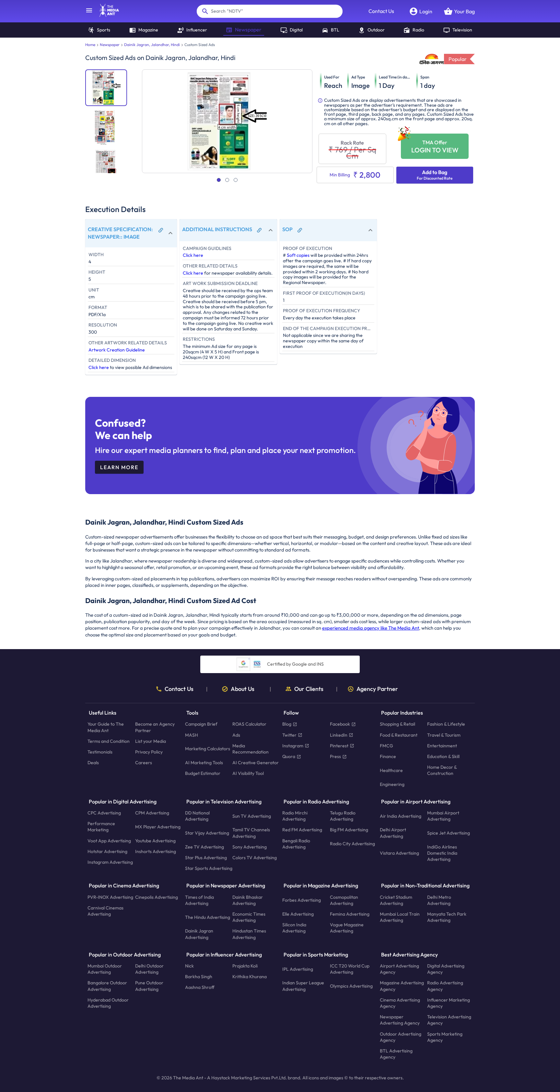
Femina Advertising (349, 914)
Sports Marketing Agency (444, 1037)
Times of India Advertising (199, 900)
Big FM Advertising (349, 830)
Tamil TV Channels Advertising (251, 833)
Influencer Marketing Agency (448, 1003)
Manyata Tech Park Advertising (446, 917)
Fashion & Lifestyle (446, 724)
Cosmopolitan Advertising (344, 900)
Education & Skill (443, 756)
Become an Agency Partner (155, 727)
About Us (242, 689)
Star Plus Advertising (206, 858)
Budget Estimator (202, 774)
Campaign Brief (201, 724)
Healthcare (391, 770)
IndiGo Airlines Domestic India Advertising (442, 853)
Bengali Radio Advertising (296, 844)
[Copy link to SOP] (299, 230)
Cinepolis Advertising (156, 897)
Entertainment (442, 746)
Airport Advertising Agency (399, 969)
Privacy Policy (149, 752)
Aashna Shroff (200, 988)
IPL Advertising (297, 969)
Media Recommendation (250, 749)
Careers (143, 763)
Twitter (289, 735)
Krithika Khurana (249, 977)
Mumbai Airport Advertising (443, 816)
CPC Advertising (104, 813)
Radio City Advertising (352, 844)
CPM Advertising (152, 813)
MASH (191, 735)
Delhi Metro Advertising (439, 900)
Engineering (392, 784)
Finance (388, 756)
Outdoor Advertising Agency (400, 1037)
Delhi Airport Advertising (393, 833)
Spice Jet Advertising (448, 833)
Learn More (119, 467)
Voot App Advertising (109, 841)
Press (335, 756)
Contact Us (381, 11)
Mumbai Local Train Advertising (400, 917)
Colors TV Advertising (254, 858)
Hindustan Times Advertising (249, 934)
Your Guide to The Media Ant (106, 727)
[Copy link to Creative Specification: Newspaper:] (160, 230)
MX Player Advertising (158, 827)
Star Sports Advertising (208, 869)
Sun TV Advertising (251, 816)
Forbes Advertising (301, 900)
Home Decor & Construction (442, 771)
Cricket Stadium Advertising (396, 900)
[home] (106, 15)
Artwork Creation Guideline (116, 350)
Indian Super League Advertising (303, 986)
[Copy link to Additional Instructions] (259, 230)
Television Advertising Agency (449, 1020)
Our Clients (308, 689)
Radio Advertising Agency (445, 986)
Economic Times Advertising (248, 917)
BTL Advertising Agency (396, 1054)
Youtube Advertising (155, 841)
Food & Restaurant (398, 735)
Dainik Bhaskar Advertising (247, 900)
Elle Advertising (298, 914)
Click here (98, 367)
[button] (131, 233)
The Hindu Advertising (207, 917)
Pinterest (339, 746)
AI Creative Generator (255, 763)
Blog (286, 724)
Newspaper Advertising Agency (400, 1020)
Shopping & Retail (397, 724)
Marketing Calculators (207, 749)
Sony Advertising (249, 847)
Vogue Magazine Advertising (347, 928)
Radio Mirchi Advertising (295, 816)
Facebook (340, 724)
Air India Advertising (400, 816)
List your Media (150, 741)
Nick (189, 966)
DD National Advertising (197, 816)
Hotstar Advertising (107, 851)
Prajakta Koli (245, 966)
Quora (288, 756)
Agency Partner (377, 689)
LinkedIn (338, 735)
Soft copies (298, 255)
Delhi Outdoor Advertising (149, 969)
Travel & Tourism (444, 735)
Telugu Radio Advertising (343, 816)
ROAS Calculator (249, 724)
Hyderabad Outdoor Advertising (108, 1003)
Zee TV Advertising (204, 847)
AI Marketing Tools (204, 763)
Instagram (292, 746)
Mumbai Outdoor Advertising (105, 969)
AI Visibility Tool (248, 774)
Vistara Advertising (399, 853)
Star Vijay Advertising (207, 833)
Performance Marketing (101, 827)
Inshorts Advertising (155, 851)
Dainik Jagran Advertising (199, 934)
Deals (93, 763)
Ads (236, 735)
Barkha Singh (198, 977)
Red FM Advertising (302, 830)
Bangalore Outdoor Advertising (107, 986)
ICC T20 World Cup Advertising (349, 969)
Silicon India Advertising (294, 928)
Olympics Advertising (351, 986)
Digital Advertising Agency (445, 969)
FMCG (386, 746)
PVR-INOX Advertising (110, 897)
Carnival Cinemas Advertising (105, 911)
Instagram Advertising (110, 862)
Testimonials (100, 752)
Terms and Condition (109, 741)
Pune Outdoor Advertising (149, 986)
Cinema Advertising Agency (400, 1003)
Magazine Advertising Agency (402, 986)
